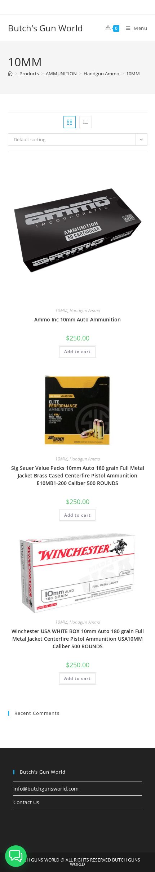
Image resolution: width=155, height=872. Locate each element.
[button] (16, 856)
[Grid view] (69, 122)
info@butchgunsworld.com (46, 788)
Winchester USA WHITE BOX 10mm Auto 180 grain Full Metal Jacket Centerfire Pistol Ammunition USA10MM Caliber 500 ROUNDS (78, 639)
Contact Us (26, 802)
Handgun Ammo (85, 310)
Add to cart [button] (77, 351)
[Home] (10, 73)
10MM (133, 73)
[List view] (85, 122)
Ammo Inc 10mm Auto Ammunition (77, 319)
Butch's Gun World (45, 28)
